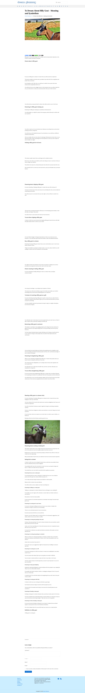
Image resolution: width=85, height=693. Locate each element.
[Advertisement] (42, 48)
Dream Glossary (46, 691)
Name (26, 662)
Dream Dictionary (28, 16)
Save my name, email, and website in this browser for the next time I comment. (42, 668)
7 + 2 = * (26, 658)
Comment (27, 650)
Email (26, 665)
